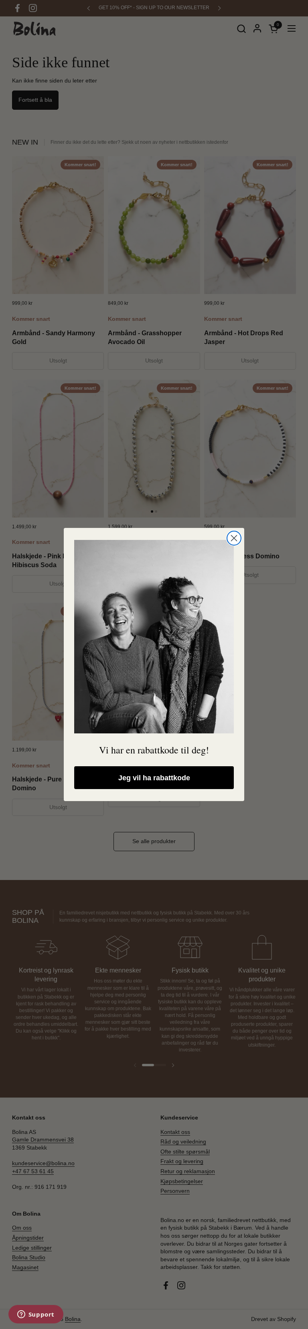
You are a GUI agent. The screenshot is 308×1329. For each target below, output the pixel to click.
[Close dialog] (234, 538)
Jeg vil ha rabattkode (154, 778)
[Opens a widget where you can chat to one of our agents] (35, 1315)
